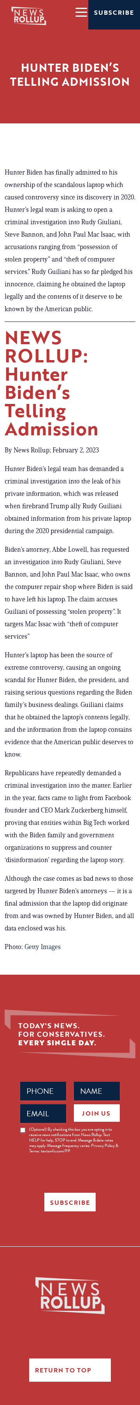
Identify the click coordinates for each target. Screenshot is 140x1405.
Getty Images (42, 947)
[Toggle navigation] (81, 11)
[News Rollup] (28, 15)
